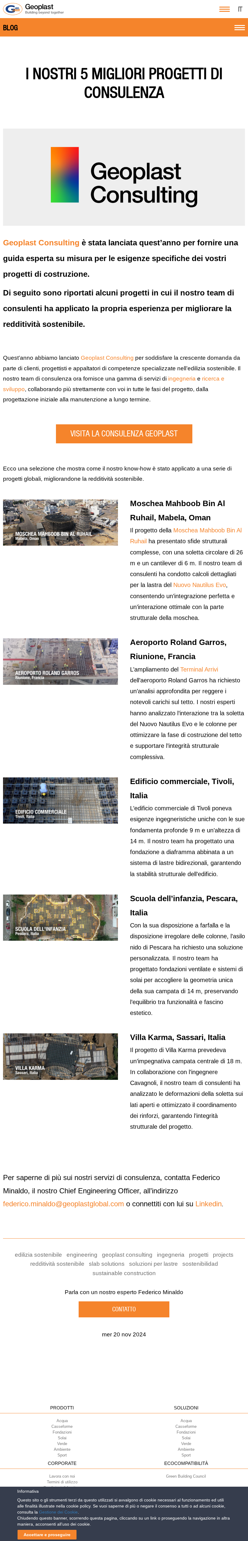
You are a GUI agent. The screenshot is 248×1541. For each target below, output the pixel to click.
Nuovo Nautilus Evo (199, 585)
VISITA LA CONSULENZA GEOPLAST (124, 433)
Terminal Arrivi (199, 669)
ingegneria (182, 378)
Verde (62, 1443)
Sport (62, 1455)
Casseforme (62, 1426)
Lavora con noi (62, 1476)
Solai (62, 1438)
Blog (10, 28)
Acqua (62, 1420)
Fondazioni (62, 1432)
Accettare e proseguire (47, 1534)
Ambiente (62, 1449)
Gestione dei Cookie (58, 1512)
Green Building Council (186, 1476)
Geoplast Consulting (41, 242)
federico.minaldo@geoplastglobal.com (63, 1204)
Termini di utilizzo (62, 1482)
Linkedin (208, 1204)
